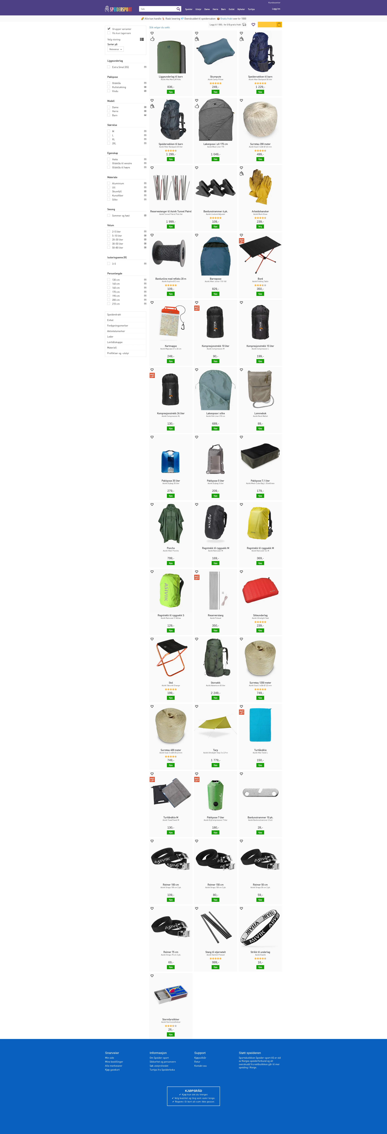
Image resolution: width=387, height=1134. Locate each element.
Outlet (231, 9)
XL (113, 139)
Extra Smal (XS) (120, 67)
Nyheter (241, 9)
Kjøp (171, 91)
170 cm (116, 291)
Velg (260, 226)
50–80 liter (117, 247)
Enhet (110, 320)
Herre (215, 9)
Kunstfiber (117, 195)
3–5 (114, 263)
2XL (114, 143)
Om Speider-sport (159, 1057)
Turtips (251, 9)
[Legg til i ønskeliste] (152, 33)
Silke (114, 199)
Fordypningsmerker (117, 325)
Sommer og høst (121, 215)
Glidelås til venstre (122, 163)
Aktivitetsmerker (116, 331)
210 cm (116, 303)
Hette (115, 159)
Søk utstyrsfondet (159, 1065)
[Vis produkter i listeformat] (141, 39)
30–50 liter (117, 243)
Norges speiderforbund (254, 1060)
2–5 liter (116, 231)
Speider (188, 9)
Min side (109, 1057)
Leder (110, 336)
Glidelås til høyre (121, 167)
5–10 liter (117, 235)
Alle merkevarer (113, 1065)
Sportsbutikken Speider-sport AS (256, 1057)
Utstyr (198, 9)
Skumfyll (117, 191)
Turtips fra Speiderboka (162, 1069)
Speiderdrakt (114, 314)
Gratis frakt (226, 18)
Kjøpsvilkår (200, 1057)
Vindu (115, 91)
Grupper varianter (121, 29)
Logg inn (276, 8)
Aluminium (118, 183)
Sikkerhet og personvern (163, 1061)
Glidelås (116, 83)
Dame (207, 9)
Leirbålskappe (114, 342)
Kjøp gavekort (112, 1069)
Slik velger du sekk (159, 27)
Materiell (112, 347)
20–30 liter (117, 239)
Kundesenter (274, 2)
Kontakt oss (200, 1065)
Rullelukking (119, 87)
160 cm (116, 287)
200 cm (116, 299)
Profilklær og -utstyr (118, 353)
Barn (223, 9)
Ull (113, 187)
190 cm (116, 295)
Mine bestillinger (114, 1061)
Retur (197, 1061)
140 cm (116, 283)
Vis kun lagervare (121, 33)
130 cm (116, 279)
